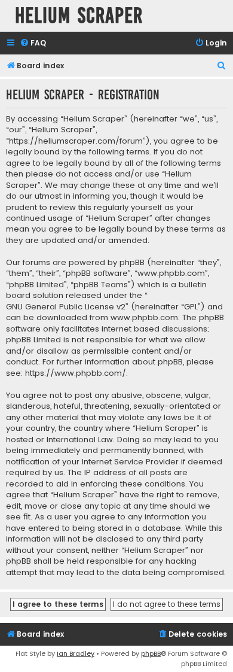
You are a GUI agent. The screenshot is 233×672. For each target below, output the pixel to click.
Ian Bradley (75, 653)
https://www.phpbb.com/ (75, 373)
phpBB (151, 653)
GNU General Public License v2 (65, 307)
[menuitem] (33, 43)
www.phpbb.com (144, 317)
